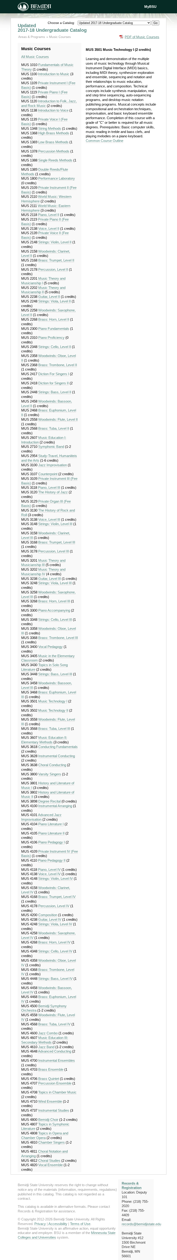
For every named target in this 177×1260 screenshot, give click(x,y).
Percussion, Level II (53, 269)
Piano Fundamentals (53, 329)
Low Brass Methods (53, 142)
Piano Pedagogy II (51, 860)
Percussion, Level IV (53, 906)
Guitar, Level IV (49, 919)
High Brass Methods (53, 133)
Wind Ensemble (50, 1101)
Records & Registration (132, 1185)
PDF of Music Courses (142, 37)
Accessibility (57, 1224)
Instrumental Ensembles (56, 1060)
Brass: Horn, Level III (54, 601)
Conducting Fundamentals (58, 747)
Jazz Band (46, 1047)
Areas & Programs (32, 37)
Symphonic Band (51, 447)
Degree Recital (49, 801)
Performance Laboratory (56, 178)
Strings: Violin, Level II (54, 242)
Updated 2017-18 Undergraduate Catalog (52, 28)
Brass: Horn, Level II (53, 319)
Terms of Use (80, 1224)
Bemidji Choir (48, 1120)
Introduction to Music (53, 74)
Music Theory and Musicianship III (43, 562)
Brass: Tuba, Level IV (54, 1024)
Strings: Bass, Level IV (55, 979)
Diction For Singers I (53, 374)
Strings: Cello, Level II (54, 347)
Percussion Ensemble (54, 1083)
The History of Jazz (53, 492)
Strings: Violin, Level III (55, 524)
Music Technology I (52, 701)
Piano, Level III (49, 487)
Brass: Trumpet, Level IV (57, 897)
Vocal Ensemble (50, 1165)
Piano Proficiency (51, 337)
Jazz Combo (48, 1033)
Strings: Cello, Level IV (55, 951)
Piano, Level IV (49, 870)
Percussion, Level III (53, 551)
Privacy (40, 1224)
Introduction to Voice (53, 110)
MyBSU (150, 7)
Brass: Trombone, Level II (57, 365)
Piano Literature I (51, 824)
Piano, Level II (48, 215)
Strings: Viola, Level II (54, 301)
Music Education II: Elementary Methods (44, 740)
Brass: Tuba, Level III (54, 729)
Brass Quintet (48, 1079)
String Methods (49, 128)
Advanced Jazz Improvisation (41, 817)
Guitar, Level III (49, 579)
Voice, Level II (48, 228)
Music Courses (60, 37)
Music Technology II (53, 710)
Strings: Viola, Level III (55, 583)
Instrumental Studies (53, 1110)
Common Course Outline (104, 141)
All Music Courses (35, 57)
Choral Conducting (52, 765)
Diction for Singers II (53, 383)
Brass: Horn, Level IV (54, 942)
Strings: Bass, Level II (54, 392)
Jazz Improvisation (52, 465)
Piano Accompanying (54, 610)
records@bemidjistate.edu (141, 1224)
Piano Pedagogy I (51, 842)
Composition (47, 915)
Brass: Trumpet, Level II (56, 260)
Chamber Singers (51, 1142)
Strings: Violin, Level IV (55, 878)
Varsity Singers (49, 774)
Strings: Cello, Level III (55, 619)
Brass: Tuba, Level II (53, 428)
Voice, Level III (49, 519)
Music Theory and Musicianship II (43, 290)
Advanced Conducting (54, 1051)
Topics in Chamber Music (57, 1092)
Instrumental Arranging (55, 806)
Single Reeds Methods (55, 160)
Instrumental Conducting (56, 756)
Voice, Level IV (49, 874)
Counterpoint (47, 474)
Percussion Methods (53, 151)
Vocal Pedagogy (50, 647)
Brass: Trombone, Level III (58, 638)
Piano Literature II (51, 833)
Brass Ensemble (50, 1069)
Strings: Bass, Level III (55, 674)
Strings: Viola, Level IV (55, 924)
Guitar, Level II (49, 297)
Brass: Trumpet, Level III (56, 542)
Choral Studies (49, 1160)
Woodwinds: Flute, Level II (58, 419)
